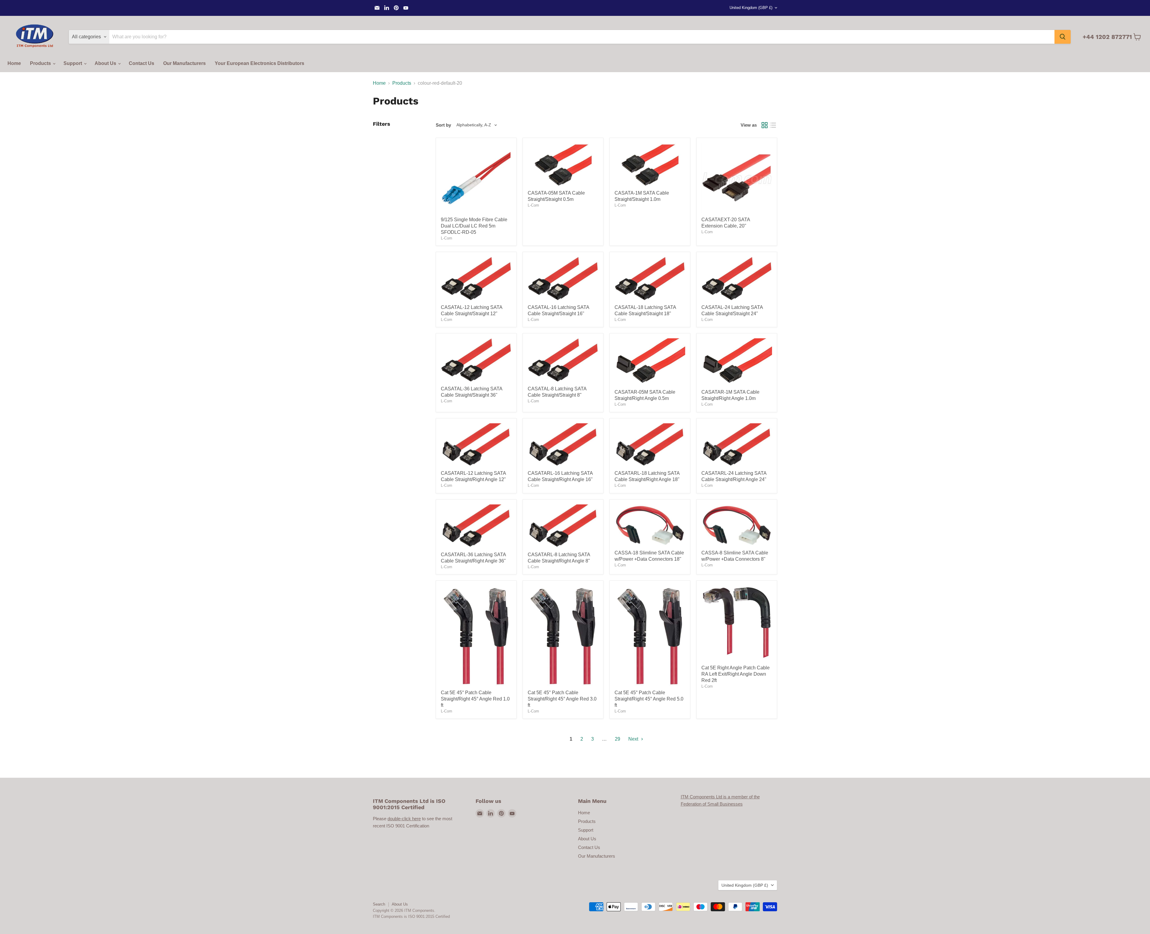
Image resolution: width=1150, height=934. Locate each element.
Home (14, 63)
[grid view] (764, 125)
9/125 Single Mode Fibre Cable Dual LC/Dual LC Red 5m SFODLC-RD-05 (474, 226)
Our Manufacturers (184, 63)
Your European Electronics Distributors (259, 63)
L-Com (446, 238)
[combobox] (581, 37)
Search (379, 904)
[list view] (773, 125)
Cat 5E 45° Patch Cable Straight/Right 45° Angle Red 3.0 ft (562, 699)
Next (633, 739)
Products (41, 63)
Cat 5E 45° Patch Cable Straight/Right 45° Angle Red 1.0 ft (475, 699)
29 (617, 739)
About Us (106, 63)
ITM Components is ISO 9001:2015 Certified (411, 916)
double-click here (404, 818)
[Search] (1062, 37)
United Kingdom (751, 7)
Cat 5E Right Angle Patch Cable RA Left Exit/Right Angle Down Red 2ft (735, 674)
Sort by (443, 125)
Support (73, 63)
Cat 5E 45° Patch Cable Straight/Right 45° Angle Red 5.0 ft (649, 699)
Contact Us (141, 63)
